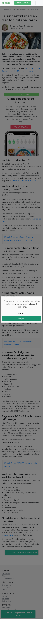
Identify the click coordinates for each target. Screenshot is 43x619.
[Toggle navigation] (38, 3)
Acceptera (21, 318)
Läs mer (21, 313)
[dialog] (21, 309)
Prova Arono (22, 3)
